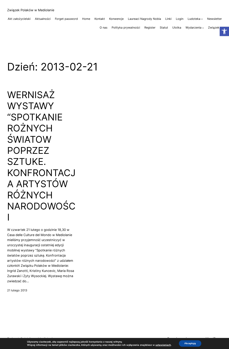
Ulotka (176, 27)
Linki (168, 19)
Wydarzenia (193, 27)
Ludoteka (194, 19)
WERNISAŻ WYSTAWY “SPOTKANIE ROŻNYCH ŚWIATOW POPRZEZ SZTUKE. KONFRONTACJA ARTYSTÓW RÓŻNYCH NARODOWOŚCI (41, 156)
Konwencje (116, 19)
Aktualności (43, 19)
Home (86, 19)
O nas (103, 27)
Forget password (66, 19)
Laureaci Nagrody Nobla (144, 19)
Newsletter (214, 19)
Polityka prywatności (126, 27)
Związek (213, 27)
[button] (224, 31)
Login (179, 19)
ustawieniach (163, 345)
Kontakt (99, 19)
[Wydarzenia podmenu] (203, 28)
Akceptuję (190, 343)
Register (149, 27)
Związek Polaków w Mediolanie (30, 10)
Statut (164, 27)
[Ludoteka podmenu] (202, 19)
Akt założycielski (19, 19)
